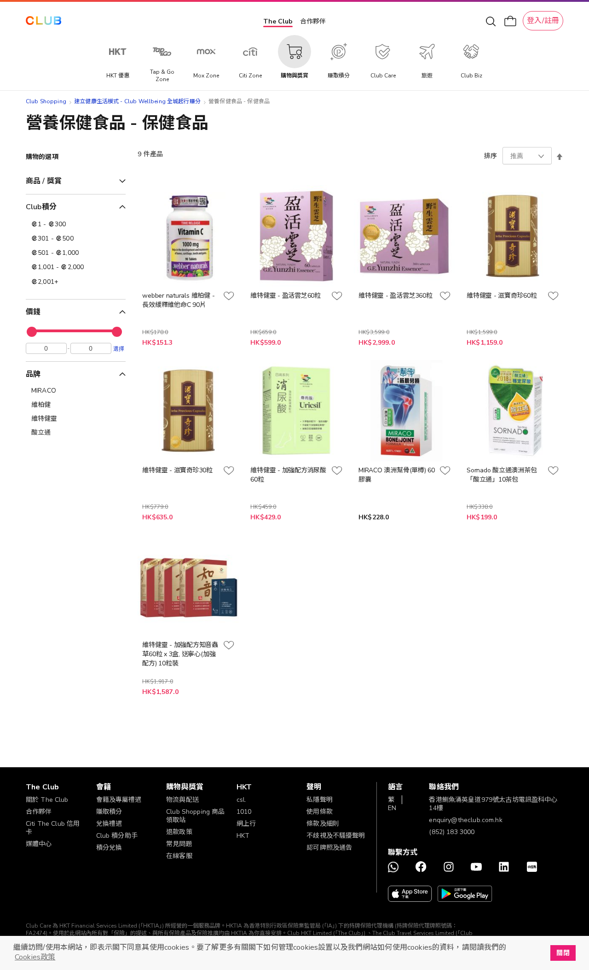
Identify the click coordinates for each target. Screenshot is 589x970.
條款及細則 (322, 823)
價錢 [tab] (33, 312)
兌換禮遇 (109, 823)
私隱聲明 (319, 799)
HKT (243, 835)
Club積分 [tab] (41, 207)
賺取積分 (109, 811)
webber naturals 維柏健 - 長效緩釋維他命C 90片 (178, 300)
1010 (244, 811)
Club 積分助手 (117, 835)
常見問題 (179, 844)
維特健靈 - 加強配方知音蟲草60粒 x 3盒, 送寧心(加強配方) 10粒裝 (180, 654)
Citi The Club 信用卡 (53, 827)
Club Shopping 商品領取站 (195, 815)
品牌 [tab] (33, 374)
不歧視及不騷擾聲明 (335, 835)
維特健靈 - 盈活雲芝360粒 (395, 295)
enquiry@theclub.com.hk (465, 820)
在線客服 (179, 856)
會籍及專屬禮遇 (119, 799)
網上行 (246, 823)
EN (392, 808)
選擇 (118, 348)
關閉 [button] (562, 953)
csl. (242, 799)
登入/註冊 (543, 21)
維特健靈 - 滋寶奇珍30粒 (177, 470)
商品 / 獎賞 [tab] (44, 181)
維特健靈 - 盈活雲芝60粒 (285, 295)
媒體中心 (39, 844)
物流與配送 (182, 799)
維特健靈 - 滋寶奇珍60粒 (502, 295)
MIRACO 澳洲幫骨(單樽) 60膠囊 (396, 475)
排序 (490, 156)
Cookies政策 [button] (35, 957)
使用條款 (319, 811)
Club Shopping (46, 101)
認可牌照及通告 (329, 847)
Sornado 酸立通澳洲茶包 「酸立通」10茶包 (502, 475)
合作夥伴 (313, 21)
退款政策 (179, 832)
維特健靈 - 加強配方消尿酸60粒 (288, 475)
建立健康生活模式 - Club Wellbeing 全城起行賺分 (137, 101)
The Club (278, 21)
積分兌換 (109, 847)
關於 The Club (47, 799)
